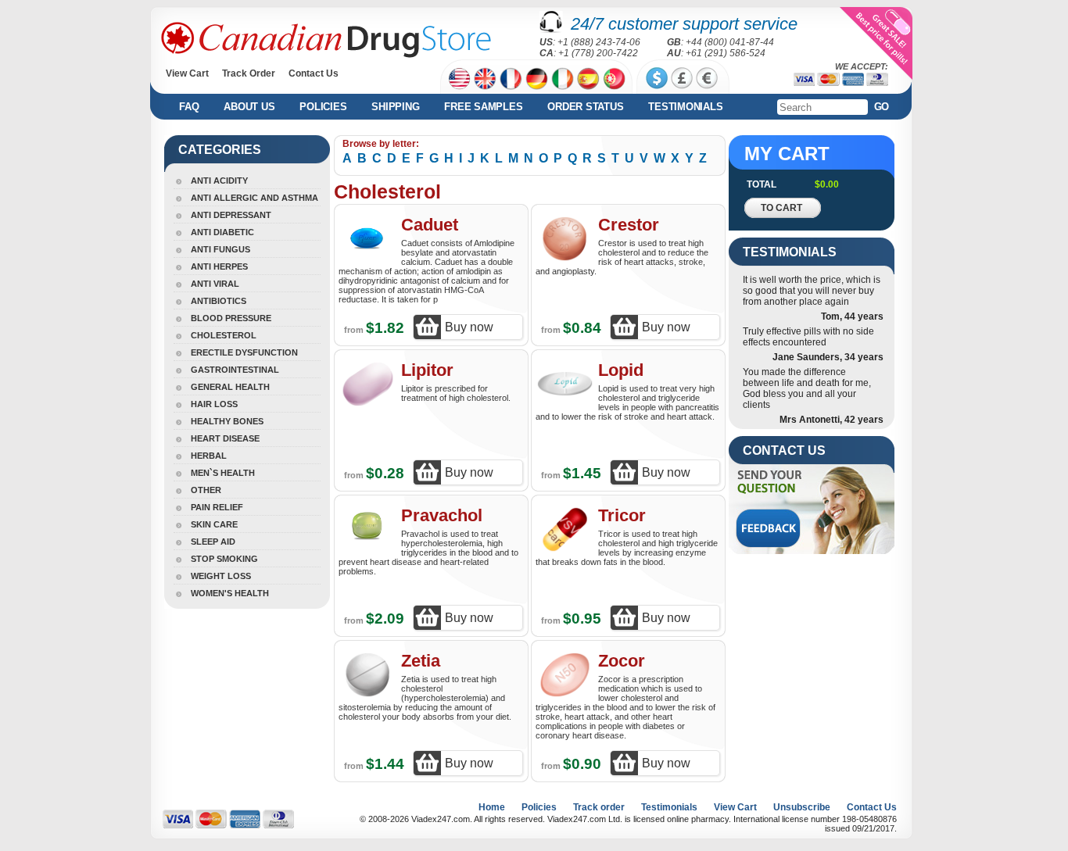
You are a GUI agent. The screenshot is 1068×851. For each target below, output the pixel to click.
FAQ (189, 107)
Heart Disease (225, 438)
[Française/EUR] (511, 78)
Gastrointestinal (235, 369)
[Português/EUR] (614, 78)
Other (206, 490)
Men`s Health (223, 472)
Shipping (395, 107)
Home (491, 807)
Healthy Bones (227, 421)
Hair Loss (214, 404)
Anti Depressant (231, 215)
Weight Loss (221, 576)
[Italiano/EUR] (562, 78)
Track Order (248, 73)
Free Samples (483, 107)
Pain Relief (217, 507)
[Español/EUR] (588, 78)
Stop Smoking (224, 558)
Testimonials (685, 107)
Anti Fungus (220, 249)
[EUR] (707, 78)
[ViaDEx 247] (326, 40)
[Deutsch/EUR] (536, 78)
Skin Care (214, 524)
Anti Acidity (219, 180)
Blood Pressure (231, 318)
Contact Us (314, 73)
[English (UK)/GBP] (485, 78)
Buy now (469, 327)
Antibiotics (218, 301)
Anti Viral (215, 283)
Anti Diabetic (222, 232)
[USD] (657, 78)
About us (249, 107)
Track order (599, 807)
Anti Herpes (219, 266)
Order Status (585, 107)
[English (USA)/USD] (459, 78)
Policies (322, 107)
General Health (230, 387)
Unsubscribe (801, 807)
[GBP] (682, 78)
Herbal (209, 455)
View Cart (187, 73)
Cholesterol (223, 335)
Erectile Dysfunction (244, 352)
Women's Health (230, 593)
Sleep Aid (213, 541)
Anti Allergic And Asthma (254, 197)
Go (882, 107)
